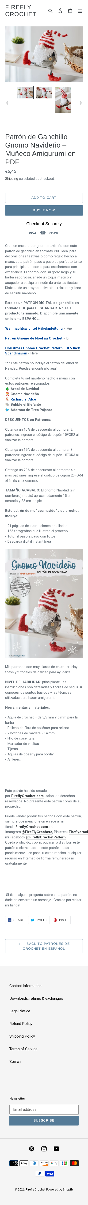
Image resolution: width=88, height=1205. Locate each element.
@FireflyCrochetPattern (46, 837)
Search (15, 1061)
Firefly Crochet (21, 10)
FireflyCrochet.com (27, 796)
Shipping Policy (22, 1036)
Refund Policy (20, 1023)
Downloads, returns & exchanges (36, 998)
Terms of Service (23, 1049)
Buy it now (44, 210)
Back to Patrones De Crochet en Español (46, 946)
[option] (24, 93)
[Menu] (80, 10)
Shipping (11, 179)
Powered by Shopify (59, 1189)
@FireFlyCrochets (37, 832)
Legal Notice (19, 1011)
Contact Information (25, 986)
